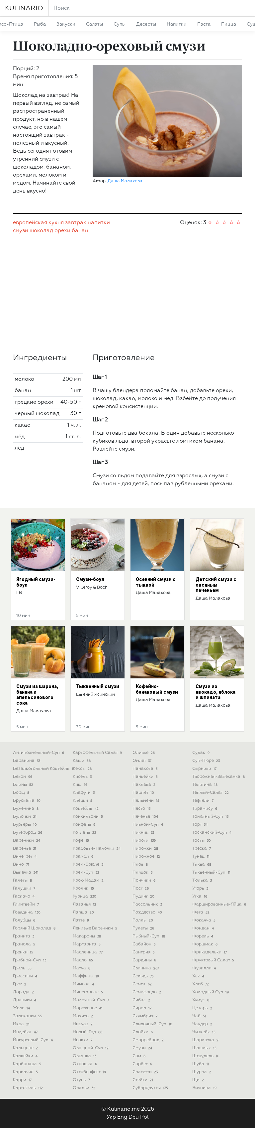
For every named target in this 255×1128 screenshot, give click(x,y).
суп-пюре (206, 761)
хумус (200, 1000)
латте (81, 920)
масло (83, 960)
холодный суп (210, 992)
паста (204, 24)
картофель (28, 1088)
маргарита (87, 944)
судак (201, 753)
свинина (145, 968)
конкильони (88, 816)
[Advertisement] (127, 296)
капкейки (25, 1056)
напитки (177, 24)
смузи (20, 230)
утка (199, 896)
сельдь (142, 976)
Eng (122, 1117)
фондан (203, 928)
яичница (204, 1088)
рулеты (143, 928)
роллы (142, 920)
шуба (200, 1064)
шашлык (204, 1048)
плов (140, 864)
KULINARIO (24, 8)
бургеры (25, 824)
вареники (26, 840)
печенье (145, 816)
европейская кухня (38, 222)
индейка (25, 1032)
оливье (143, 753)
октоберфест (89, 1072)
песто (141, 808)
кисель (82, 777)
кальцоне (25, 1048)
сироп (141, 1008)
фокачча (203, 920)
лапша (83, 912)
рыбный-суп (148, 936)
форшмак (204, 944)
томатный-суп (210, 816)
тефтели (202, 800)
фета (201, 912)
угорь (200, 888)
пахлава (143, 784)
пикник (143, 832)
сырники (204, 769)
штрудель (205, 1056)
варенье (24, 848)
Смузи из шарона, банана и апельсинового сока (37, 695)
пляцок (142, 872)
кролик (83, 888)
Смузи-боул (90, 579)
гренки (23, 952)
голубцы (24, 920)
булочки (25, 816)
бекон (22, 777)
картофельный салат (97, 753)
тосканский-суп (211, 832)
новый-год (87, 1032)
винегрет (25, 856)
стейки (142, 1080)
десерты (146, 24)
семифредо (146, 992)
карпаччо (25, 1072)
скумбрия (144, 1016)
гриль (22, 968)
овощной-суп (91, 1048)
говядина (27, 912)
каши (82, 761)
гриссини (25, 976)
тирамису (204, 808)
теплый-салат (210, 792)
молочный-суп (91, 1000)
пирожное (146, 856)
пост (140, 888)
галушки (24, 888)
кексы (82, 769)
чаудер (202, 1024)
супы (120, 24)
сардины (144, 960)
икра (21, 1024)
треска (201, 848)
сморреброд (148, 1040)
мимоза (83, 984)
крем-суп (86, 872)
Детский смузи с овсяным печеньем (216, 585)
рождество (147, 912)
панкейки (145, 777)
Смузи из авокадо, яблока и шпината (215, 692)
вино (21, 864)
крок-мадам (88, 880)
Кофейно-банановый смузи (157, 689)
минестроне (88, 992)
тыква (201, 864)
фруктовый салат (213, 960)
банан (80, 230)
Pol (144, 1117)
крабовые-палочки (97, 848)
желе (21, 1008)
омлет (141, 761)
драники (24, 1000)
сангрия (143, 952)
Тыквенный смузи (97, 686)
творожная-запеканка (218, 777)
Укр (111, 1117)
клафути (84, 792)
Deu (133, 1117)
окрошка (85, 1064)
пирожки (145, 848)
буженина (26, 808)
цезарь (202, 1008)
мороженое (88, 1008)
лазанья (84, 904)
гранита (23, 936)
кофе (81, 840)
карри (22, 1080)
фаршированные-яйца (219, 904)
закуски (65, 24)
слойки (142, 1032)
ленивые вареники (95, 928)
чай (199, 1016)
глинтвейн (26, 904)
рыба (40, 24)
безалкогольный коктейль (43, 769)
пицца (228, 24)
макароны (87, 936)
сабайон (143, 944)
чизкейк (203, 1032)
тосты (201, 840)
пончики (143, 880)
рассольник (147, 904)
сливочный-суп (152, 1024)
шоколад (41, 230)
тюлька (202, 880)
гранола (24, 944)
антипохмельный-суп (38, 753)
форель (202, 936)
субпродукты (150, 1088)
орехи (62, 230)
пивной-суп (147, 824)
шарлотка (205, 1040)
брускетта (27, 800)
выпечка (26, 872)
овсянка (84, 1056)
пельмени (145, 800)
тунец (201, 856)
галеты (22, 880)
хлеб (200, 984)
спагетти (145, 1072)
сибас (141, 1000)
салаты (94, 24)
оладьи (84, 1088)
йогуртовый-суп (33, 1040)
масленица (88, 952)
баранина (26, 761)
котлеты (84, 832)
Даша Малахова (125, 181)
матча (81, 968)
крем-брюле (88, 864)
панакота (144, 769)
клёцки (82, 800)
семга (142, 984)
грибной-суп (29, 960)
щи (198, 1080)
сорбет (142, 1064)
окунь (81, 1080)
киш (80, 784)
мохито (83, 1016)
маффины (86, 976)
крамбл (83, 856)
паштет (143, 792)
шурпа (201, 1072)
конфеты (84, 824)
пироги (144, 840)
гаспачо (24, 896)
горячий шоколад (34, 928)
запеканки (27, 1016)
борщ (21, 792)
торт (200, 824)
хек (198, 976)
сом (138, 1056)
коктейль (86, 808)
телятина (204, 784)
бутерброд (27, 832)
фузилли (204, 968)
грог (19, 984)
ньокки (82, 1040)
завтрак (75, 222)
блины (23, 784)
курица (84, 896)
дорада (23, 992)
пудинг (143, 896)
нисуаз (83, 1024)
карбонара (27, 1064)
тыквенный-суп (211, 872)
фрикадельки (209, 952)
